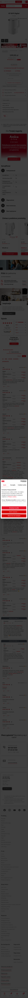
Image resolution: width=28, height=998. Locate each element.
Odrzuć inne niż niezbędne (14, 515)
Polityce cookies (12, 496)
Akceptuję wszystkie (14, 507)
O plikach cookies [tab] (22, 485)
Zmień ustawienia (13, 511)
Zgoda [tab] (4, 485)
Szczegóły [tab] (12, 485)
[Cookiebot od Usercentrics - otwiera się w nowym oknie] (20, 481)
